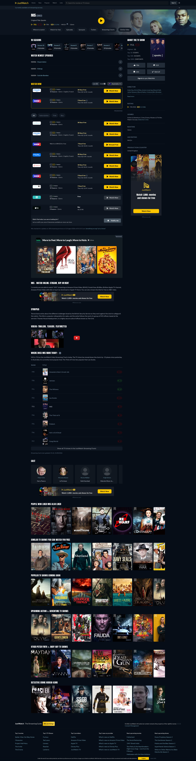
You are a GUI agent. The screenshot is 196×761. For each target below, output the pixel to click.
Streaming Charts (108, 30)
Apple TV (74, 743)
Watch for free (55, 30)
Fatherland (130, 737)
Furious (45, 737)
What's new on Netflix (107, 737)
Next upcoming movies (134, 733)
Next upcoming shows (162, 733)
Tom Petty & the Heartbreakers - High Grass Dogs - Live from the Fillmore (138, 749)
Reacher (46, 746)
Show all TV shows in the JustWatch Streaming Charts (76, 448)
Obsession (19, 740)
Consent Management (132, 726)
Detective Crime (143, 119)
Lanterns (46, 750)
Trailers (93, 30)
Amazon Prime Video (78, 740)
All (34, 115)
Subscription (44, 115)
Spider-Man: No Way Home (24, 737)
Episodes (69, 30)
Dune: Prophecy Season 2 (164, 737)
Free (54, 115)
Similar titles (124, 30)
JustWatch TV (76, 750)
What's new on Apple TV (107, 743)
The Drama (19, 750)
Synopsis (82, 30)
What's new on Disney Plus (108, 746)
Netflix (73, 737)
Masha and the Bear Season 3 (165, 743)
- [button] (38, 62)
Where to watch (39, 30)
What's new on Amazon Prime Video (111, 740)
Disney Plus (75, 746)
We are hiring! (49, 724)
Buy (62, 115)
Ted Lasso (46, 740)
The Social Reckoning (134, 740)
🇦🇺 (114, 84)
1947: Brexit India (133, 743)
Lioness (45, 743)
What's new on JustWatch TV (109, 750)
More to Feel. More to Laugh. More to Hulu (64, 240)
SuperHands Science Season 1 (165, 746)
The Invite (18, 746)
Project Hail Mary (21, 743)
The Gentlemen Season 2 (163, 740)
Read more (130, 96)
